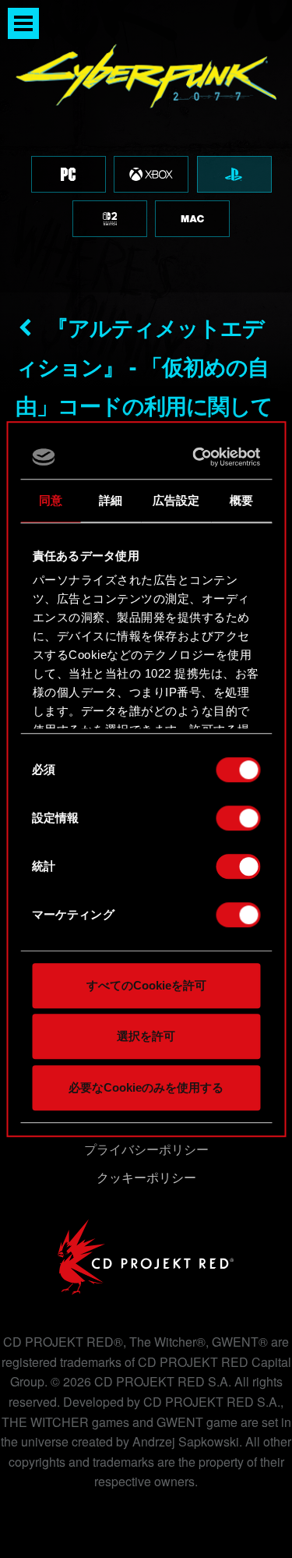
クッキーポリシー (146, 1177)
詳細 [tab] (110, 500)
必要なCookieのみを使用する (146, 1087)
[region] (146, 146)
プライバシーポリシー (146, 1149)
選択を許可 (146, 1036)
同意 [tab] (50, 500)
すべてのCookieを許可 (146, 985)
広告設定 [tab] (176, 500)
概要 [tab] (241, 500)
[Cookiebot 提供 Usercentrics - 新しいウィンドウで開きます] (198, 457)
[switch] (238, 818)
